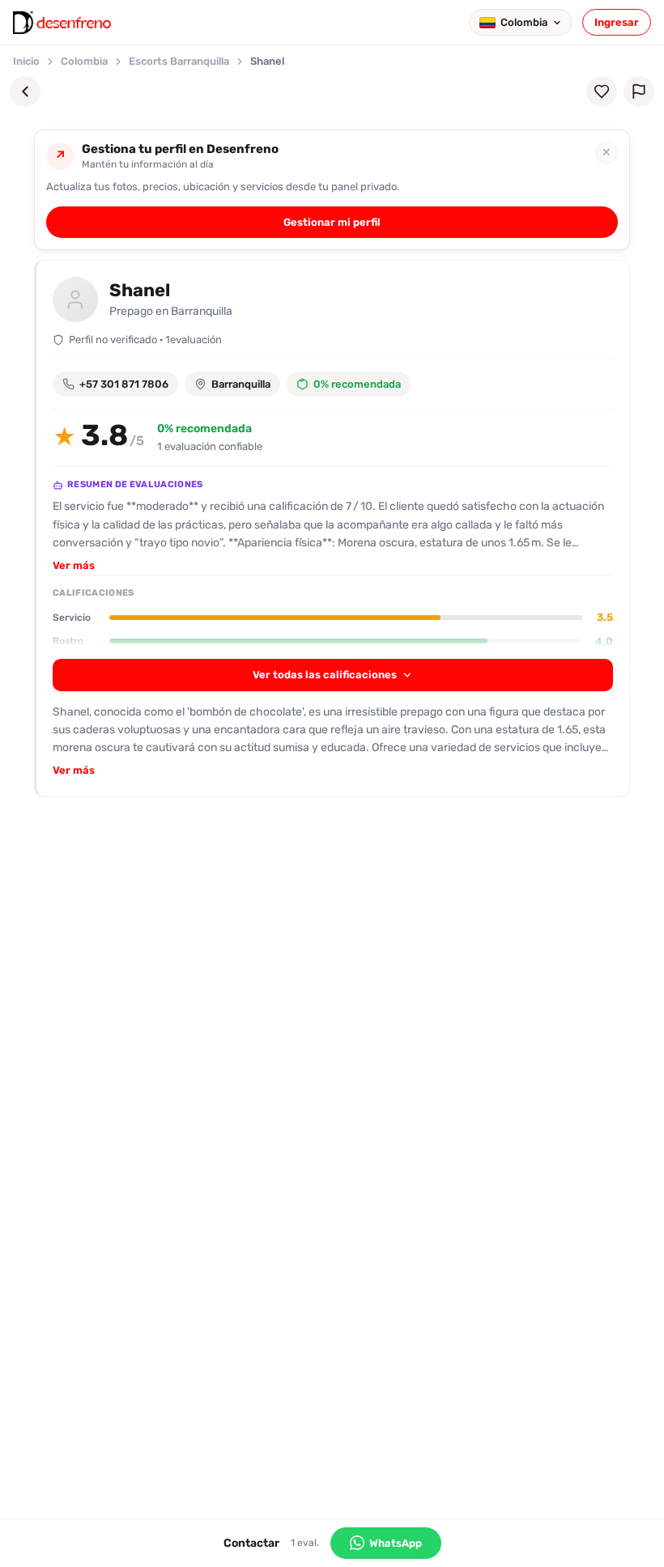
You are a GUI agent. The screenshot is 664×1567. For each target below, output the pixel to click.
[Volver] (25, 91)
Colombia (84, 61)
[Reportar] (639, 91)
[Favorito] (601, 91)
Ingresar (616, 22)
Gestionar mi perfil (332, 222)
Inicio (26, 61)
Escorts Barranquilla (179, 61)
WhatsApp (395, 1543)
